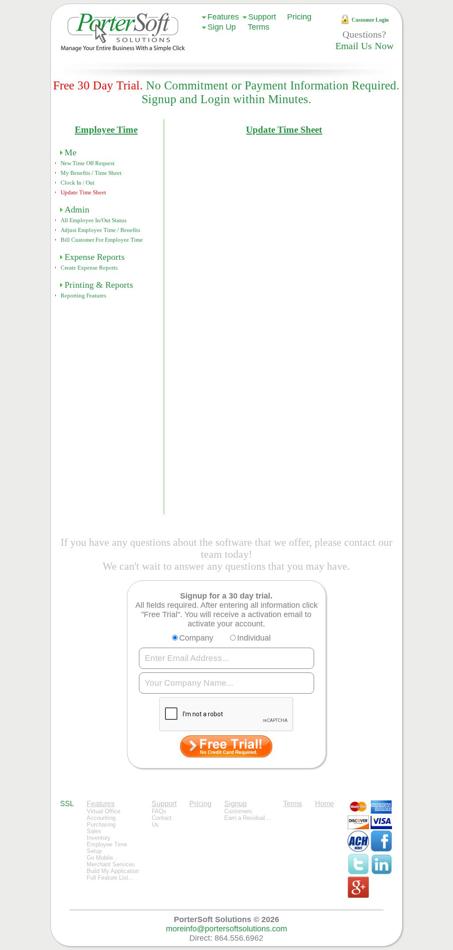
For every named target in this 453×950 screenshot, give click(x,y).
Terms (258, 27)
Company (196, 637)
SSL (67, 803)
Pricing (299, 16)
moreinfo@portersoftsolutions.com (226, 928)
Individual (254, 637)
